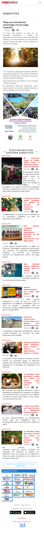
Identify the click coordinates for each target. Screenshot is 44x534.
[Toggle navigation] (40, 2)
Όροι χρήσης (22, 518)
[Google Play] (15, 512)
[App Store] (29, 512)
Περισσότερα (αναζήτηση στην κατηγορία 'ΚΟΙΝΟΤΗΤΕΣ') (20, 465)
